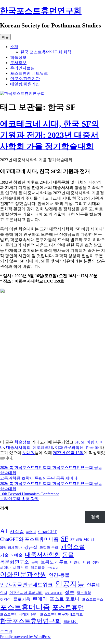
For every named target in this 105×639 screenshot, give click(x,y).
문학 (34, 562)
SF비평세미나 (11, 547)
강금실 (30, 547)
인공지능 (70, 584)
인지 (3, 593)
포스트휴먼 (68, 607)
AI (3, 531)
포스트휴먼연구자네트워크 (61, 614)
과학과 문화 (49, 547)
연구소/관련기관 (25, 79)
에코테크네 (43, 447)
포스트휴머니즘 (25, 607)
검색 (4, 508)
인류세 (93, 585)
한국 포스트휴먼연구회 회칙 (45, 52)
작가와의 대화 (53, 593)
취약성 (5, 599)
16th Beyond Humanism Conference (29, 494)
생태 (96, 562)
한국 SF (92, 447)
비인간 (75, 562)
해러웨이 (70, 622)
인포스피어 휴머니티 (26, 593)
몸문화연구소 (14, 561)
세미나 (5, 568)
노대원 (28, 453)
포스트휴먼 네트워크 (29, 73)
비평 (86, 562)
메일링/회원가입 (25, 84)
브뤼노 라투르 (54, 562)
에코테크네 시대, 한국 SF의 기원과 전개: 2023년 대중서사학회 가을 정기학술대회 (49, 135)
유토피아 (52, 568)
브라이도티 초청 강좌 (19, 499)
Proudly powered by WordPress (25, 636)
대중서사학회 (18, 447)
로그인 (6, 631)
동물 (68, 555)
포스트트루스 (92, 599)
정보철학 (84, 593)
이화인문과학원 (69, 447)
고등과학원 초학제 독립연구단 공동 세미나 (38, 478)
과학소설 (73, 546)
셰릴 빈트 (20, 568)
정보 (69, 592)
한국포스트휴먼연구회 (41, 10)
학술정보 (18, 57)
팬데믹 (40, 599)
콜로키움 (21, 599)
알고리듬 (38, 568)
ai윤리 (31, 532)
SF (76, 442)
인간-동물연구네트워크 (26, 584)
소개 (14, 46)
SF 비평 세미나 (82, 540)
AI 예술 (17, 531)
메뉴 (5, 37)
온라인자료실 (22, 68)
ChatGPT (47, 531)
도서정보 (18, 63)
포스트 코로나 (64, 599)
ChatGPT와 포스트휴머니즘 (29, 539)
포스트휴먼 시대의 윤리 (19, 614)
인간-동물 (59, 575)
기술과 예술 (11, 555)
